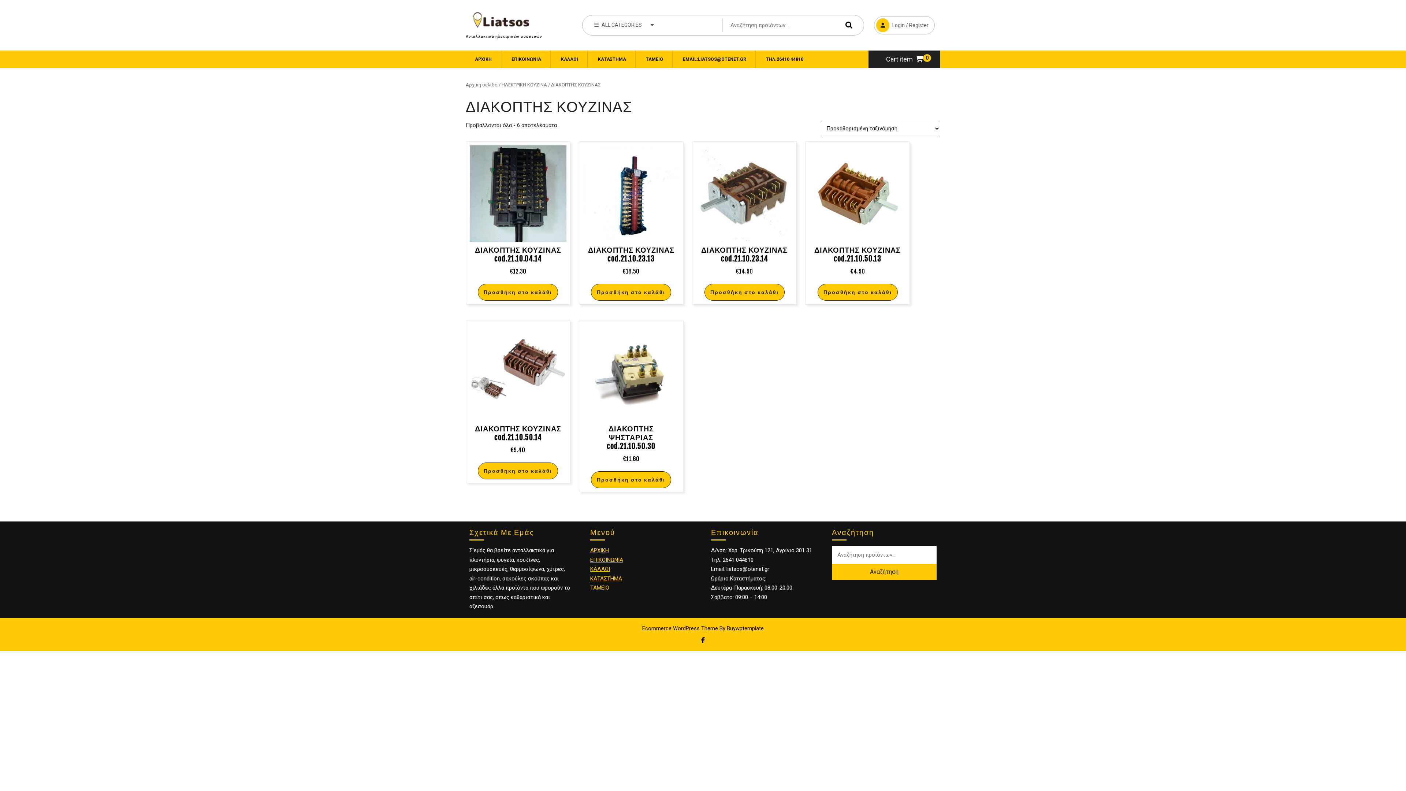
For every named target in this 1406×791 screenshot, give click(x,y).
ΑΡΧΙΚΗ (599, 550)
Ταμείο (654, 59)
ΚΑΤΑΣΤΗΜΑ (606, 578)
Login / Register (901, 22)
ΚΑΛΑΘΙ (600, 569)
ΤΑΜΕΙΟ (599, 587)
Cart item (899, 59)
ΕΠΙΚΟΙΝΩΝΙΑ (526, 59)
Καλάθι (569, 59)
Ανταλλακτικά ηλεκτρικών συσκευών (504, 36)
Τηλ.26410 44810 (784, 59)
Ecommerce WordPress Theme (680, 628)
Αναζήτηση (847, 25)
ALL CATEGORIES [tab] (622, 25)
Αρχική (483, 59)
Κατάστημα (612, 59)
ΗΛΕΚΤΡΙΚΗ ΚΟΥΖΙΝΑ (524, 85)
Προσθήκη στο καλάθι (518, 292)
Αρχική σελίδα (482, 85)
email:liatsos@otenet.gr (714, 59)
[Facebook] (703, 640)
